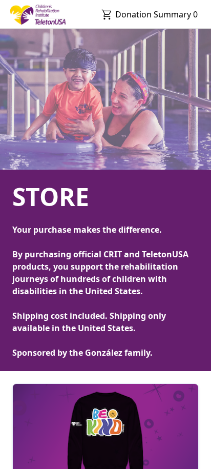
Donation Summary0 (156, 14)
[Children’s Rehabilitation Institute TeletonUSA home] (38, 14)
